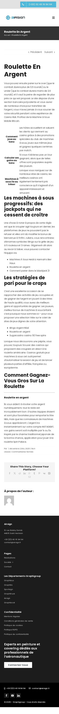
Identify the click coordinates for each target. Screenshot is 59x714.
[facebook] (6, 695)
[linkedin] (18, 695)
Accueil (7, 35)
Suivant (48, 52)
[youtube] (12, 695)
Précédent (36, 52)
